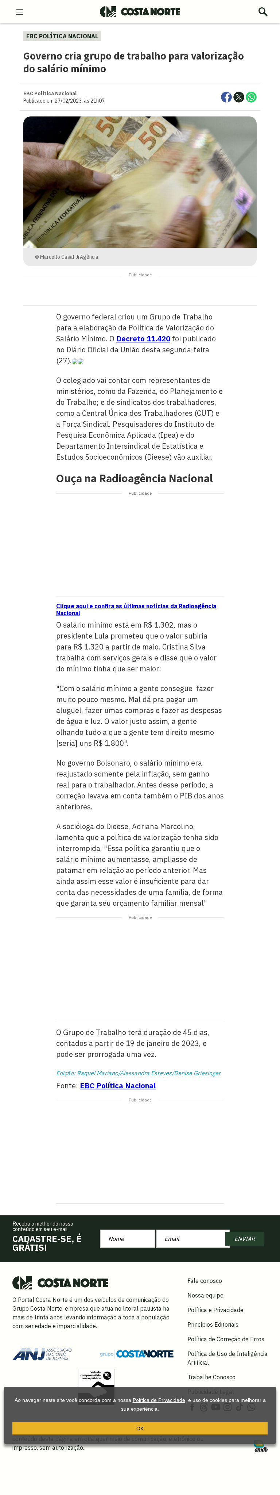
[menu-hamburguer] (19, 11)
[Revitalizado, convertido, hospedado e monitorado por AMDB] (261, 1445)
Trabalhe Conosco (211, 1377)
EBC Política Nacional (118, 1085)
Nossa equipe (205, 1295)
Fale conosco (204, 1280)
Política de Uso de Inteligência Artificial (227, 1358)
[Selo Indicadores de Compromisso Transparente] (96, 1386)
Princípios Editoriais (212, 1324)
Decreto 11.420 (143, 339)
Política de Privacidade (159, 1400)
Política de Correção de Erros (225, 1339)
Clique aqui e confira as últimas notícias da (136, 609)
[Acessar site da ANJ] (41, 1353)
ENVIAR (244, 1238)
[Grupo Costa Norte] (137, 1353)
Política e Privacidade (215, 1310)
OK (140, 1428)
